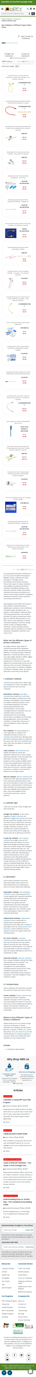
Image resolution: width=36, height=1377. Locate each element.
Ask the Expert (7, 1288)
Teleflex (20, 1030)
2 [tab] (13, 58)
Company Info (24, 1296)
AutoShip (5, 1317)
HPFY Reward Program (9, 1301)
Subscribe (30, 1230)
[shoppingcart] (34, 9)
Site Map (21, 1314)
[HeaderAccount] (31, 9)
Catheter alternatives (15, 1049)
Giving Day (5, 1304)
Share (8, 1122)
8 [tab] (25, 58)
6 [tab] (21, 58)
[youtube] (7, 1359)
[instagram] (21, 1355)
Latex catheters (20, 751)
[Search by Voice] (29, 13)
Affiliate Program (8, 1314)
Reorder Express (23, 1272)
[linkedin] (28, 1355)
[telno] (28, 9)
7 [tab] (23, 58)
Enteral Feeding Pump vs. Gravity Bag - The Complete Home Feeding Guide (16, 1213)
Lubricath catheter (24, 958)
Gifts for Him (7, 1130)
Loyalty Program (7, 1307)
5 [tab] (19, 58)
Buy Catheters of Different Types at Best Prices (16, 26)
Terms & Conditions (25, 1278)
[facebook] (14, 1355)
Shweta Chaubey (11, 1106)
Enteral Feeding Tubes (10, 1196)
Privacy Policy (23, 1317)
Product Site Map (24, 1320)
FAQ (3, 1285)
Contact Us (22, 1304)
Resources (6, 1264)
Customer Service (25, 1264)
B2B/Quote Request (25, 1292)
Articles (4, 1272)
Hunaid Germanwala (12, 1208)
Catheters (7, 683)
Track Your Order (24, 1269)
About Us (21, 1301)
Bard (7, 1030)
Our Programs (7, 1296)
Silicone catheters (23, 777)
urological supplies (22, 1034)
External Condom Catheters (12, 1159)
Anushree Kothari (11, 1169)
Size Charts (6, 1281)
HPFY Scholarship (8, 1311)
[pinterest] (28, 1359)
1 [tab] (11, 58)
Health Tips (6, 1275)
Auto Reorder (8, 1096)
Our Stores (22, 1307)
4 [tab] (17, 58)
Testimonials (22, 1311)
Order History (22, 1275)
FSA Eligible (5, 1278)
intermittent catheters (19, 767)
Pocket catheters (22, 995)
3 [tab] (15, 58)
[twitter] (7, 1355)
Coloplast (13, 1030)
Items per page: (8, 66)
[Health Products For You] (13, 8)
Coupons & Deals (8, 1269)
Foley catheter (21, 793)
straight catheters (17, 816)
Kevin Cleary (9, 1137)
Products (7, 61)
